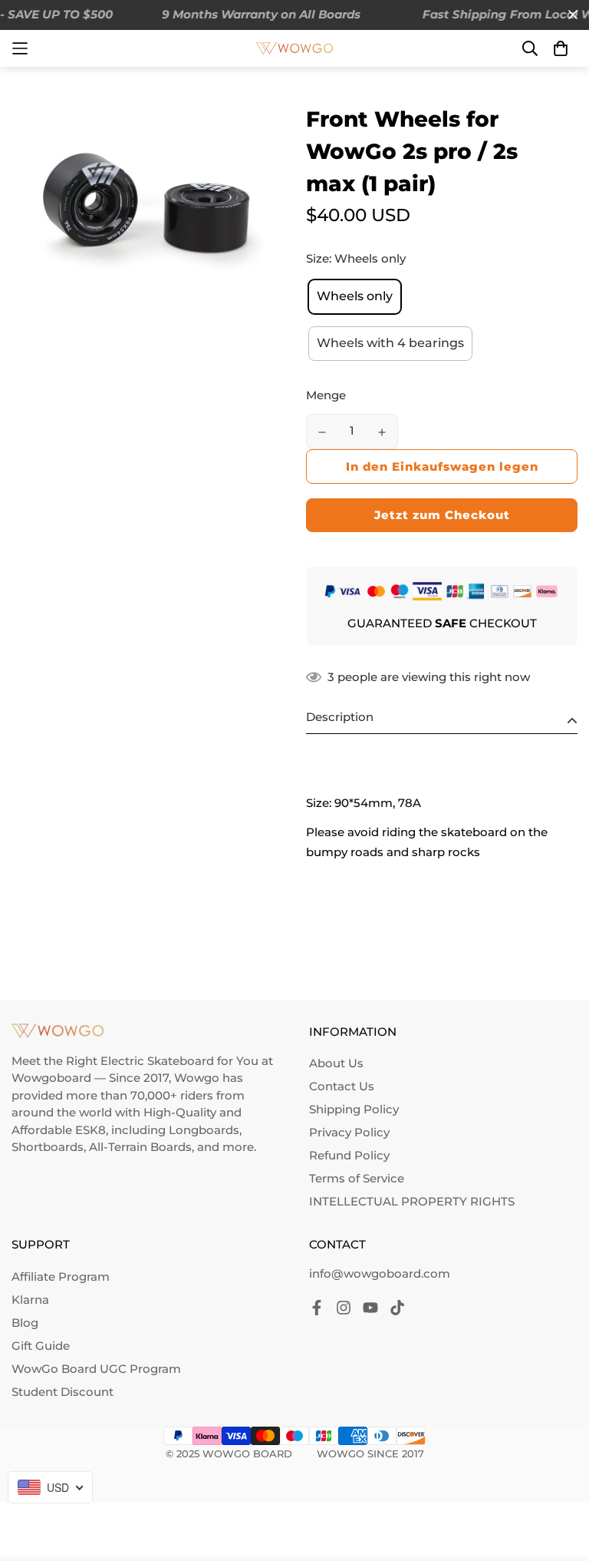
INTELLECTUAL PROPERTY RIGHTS (412, 1201)
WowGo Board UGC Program (96, 1368)
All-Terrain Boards (140, 1146)
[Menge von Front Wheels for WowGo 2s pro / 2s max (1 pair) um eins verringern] (322, 432)
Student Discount (63, 1391)
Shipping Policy (354, 1109)
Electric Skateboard (157, 1060)
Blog (25, 1322)
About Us (336, 1063)
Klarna (30, 1299)
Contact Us (341, 1086)
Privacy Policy (349, 1132)
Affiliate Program (61, 1276)
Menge (326, 395)
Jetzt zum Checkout (442, 515)
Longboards (204, 1130)
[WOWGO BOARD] (294, 48)
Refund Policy (349, 1155)
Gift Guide (41, 1345)
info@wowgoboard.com (379, 1273)
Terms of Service (356, 1178)
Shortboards (48, 1146)
